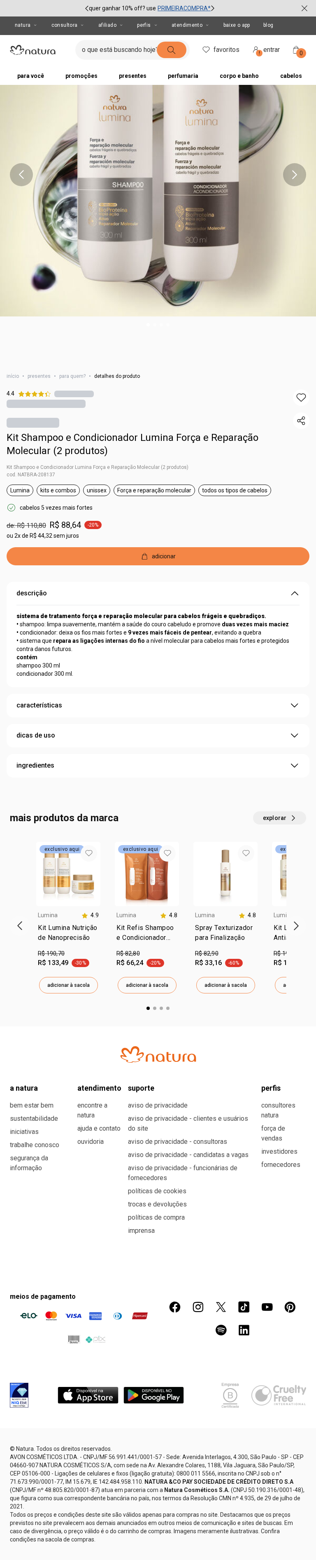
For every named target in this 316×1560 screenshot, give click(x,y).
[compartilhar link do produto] (301, 420)
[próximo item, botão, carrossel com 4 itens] (294, 174)
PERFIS (271, 1088)
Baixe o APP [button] (236, 25)
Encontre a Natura (92, 1110)
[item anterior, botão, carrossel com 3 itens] (87, 8)
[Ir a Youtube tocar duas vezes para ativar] (267, 1307)
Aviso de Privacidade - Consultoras (177, 1141)
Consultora (64, 25)
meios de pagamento (43, 1296)
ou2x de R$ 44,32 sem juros (43, 535)
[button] (301, 397)
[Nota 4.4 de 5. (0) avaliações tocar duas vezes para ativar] (74, 393)
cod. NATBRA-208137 (31, 475)
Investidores (279, 1151)
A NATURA (24, 1088)
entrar (269, 51)
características (39, 705)
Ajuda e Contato (99, 1128)
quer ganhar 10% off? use (122, 8)
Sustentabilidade (34, 1118)
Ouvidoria (90, 1141)
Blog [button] (268, 25)
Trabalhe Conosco (34, 1145)
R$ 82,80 (128, 953)
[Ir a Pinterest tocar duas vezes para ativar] (290, 1307)
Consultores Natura (278, 1110)
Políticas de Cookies (157, 1191)
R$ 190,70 (51, 953)
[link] (68, 934)
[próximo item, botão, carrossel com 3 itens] (213, 8)
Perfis (144, 25)
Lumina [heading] (48, 915)
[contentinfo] (90, 915)
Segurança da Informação (29, 1163)
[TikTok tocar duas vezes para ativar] (244, 1307)
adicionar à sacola (68, 985)
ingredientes (35, 765)
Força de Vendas (273, 1133)
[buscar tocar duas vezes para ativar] (171, 50)
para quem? (72, 376)
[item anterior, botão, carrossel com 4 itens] (21, 174)
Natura (22, 25)
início (13, 376)
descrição (31, 593)
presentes (39, 376)
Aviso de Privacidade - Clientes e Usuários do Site (188, 1123)
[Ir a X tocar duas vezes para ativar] (221, 1307)
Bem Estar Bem (31, 1105)
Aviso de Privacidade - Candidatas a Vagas (188, 1155)
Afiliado (107, 25)
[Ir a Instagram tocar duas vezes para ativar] (197, 1307)
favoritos (226, 50)
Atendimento (187, 25)
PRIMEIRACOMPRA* (184, 8)
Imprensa (141, 1230)
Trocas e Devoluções (157, 1204)
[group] (150, 8)
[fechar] (304, 8)
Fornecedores (280, 1165)
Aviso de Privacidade (158, 1105)
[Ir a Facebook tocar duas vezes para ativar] (174, 1307)
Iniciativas (24, 1132)
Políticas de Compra (156, 1217)
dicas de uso (35, 735)
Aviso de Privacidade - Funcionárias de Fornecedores (182, 1173)
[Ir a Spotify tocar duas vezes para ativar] (221, 1330)
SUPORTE (141, 1088)
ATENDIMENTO (99, 1088)
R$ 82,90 (206, 953)
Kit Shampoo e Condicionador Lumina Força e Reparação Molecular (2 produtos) (132, 444)
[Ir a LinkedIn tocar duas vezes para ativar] (244, 1330)
